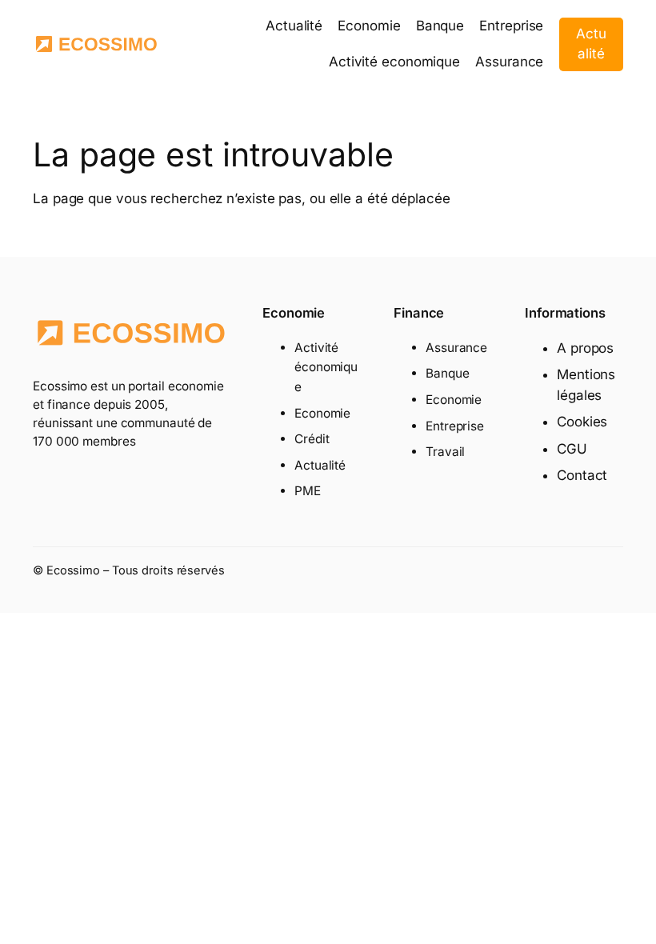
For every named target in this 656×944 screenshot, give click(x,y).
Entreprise (455, 426)
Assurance (456, 347)
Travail (445, 451)
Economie (322, 413)
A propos (585, 348)
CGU (572, 449)
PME (307, 490)
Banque (447, 373)
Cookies (582, 422)
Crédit (311, 438)
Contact (582, 475)
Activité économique (326, 367)
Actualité (591, 44)
